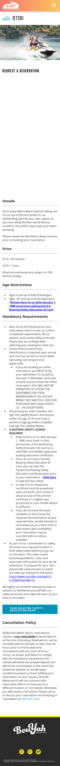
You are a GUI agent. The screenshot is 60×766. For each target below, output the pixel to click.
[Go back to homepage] (10, 6)
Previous (1, 42)
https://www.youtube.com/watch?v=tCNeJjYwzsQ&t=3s (30, 578)
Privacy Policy (9, 760)
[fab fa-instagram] (21, 751)
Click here (49, 477)
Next (58, 42)
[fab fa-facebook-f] (30, 751)
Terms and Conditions (24, 760)
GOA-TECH (51, 761)
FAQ (34, 760)
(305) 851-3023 (31, 699)
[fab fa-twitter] (38, 751)
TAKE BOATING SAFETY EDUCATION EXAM (26, 609)
